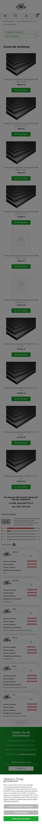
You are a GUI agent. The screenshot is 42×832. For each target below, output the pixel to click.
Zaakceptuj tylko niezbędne (21, 806)
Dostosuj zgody (21, 813)
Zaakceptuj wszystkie (21, 819)
